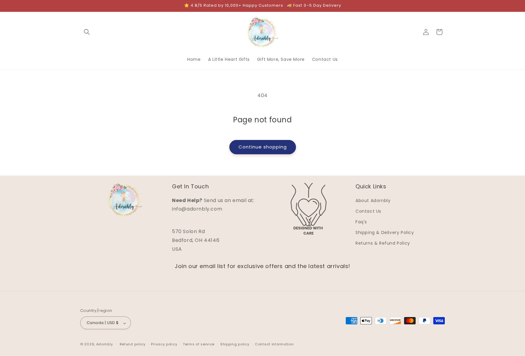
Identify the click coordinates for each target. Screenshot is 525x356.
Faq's (361, 221)
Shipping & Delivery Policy (384, 232)
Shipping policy (234, 344)
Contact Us (368, 211)
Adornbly (104, 344)
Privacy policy (164, 344)
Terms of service (198, 344)
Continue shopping (262, 147)
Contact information (274, 344)
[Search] (87, 32)
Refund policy (133, 344)
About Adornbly (372, 200)
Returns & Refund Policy (382, 243)
